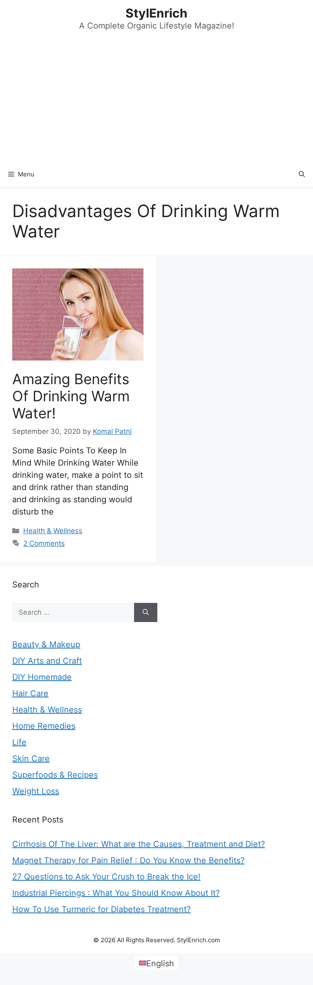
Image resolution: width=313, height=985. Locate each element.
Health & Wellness (52, 531)
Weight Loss (35, 791)
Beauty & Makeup (46, 644)
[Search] (145, 612)
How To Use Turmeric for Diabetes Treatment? (101, 909)
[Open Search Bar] (302, 174)
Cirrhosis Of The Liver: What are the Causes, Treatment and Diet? (138, 844)
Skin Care (31, 758)
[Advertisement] (156, 101)
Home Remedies (43, 726)
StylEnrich (156, 13)
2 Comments (44, 543)
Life (19, 742)
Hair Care (30, 693)
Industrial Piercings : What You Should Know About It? (116, 893)
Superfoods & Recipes (55, 775)
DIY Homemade (42, 677)
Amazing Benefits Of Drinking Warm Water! (71, 396)
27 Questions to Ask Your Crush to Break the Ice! (106, 877)
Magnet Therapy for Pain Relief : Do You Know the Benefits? (128, 860)
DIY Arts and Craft (47, 661)
